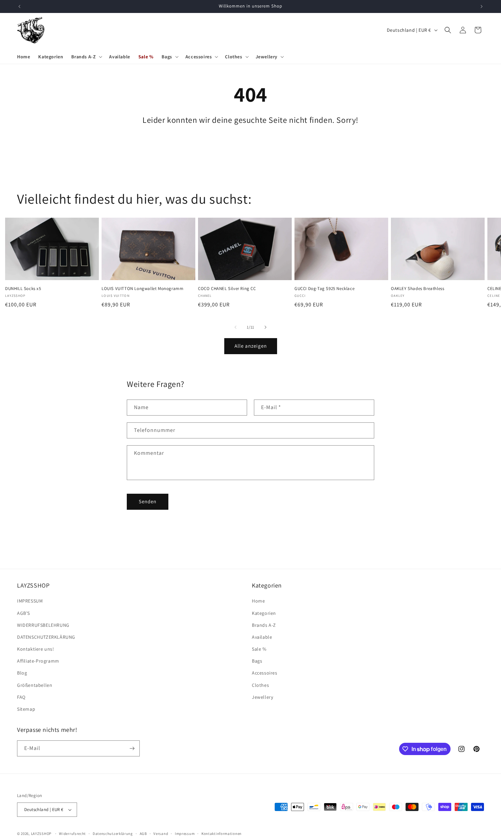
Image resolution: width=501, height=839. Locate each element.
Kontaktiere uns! (35, 649)
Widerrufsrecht (72, 833)
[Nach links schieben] (235, 327)
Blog (22, 673)
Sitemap (26, 709)
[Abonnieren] (131, 748)
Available (262, 637)
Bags (257, 661)
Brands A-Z (264, 625)
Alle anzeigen (250, 346)
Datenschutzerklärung (113, 833)
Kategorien (264, 613)
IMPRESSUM (30, 601)
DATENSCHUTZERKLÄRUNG (46, 637)
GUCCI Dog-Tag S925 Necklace (324, 288)
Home (258, 601)
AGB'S (23, 613)
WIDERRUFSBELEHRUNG (43, 625)
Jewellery (262, 697)
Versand (160, 833)
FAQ (21, 697)
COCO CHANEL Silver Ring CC (227, 288)
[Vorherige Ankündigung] (19, 6)
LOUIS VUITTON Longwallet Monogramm (142, 288)
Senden (147, 501)
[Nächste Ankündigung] (481, 6)
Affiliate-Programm (38, 661)
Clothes (260, 685)
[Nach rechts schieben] (265, 327)
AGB (143, 833)
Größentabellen (34, 685)
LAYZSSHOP (41, 833)
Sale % (259, 649)
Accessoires (264, 673)
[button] (86, 56)
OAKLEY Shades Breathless (417, 288)
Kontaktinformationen (221, 833)
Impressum (185, 833)
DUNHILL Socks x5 (23, 288)
